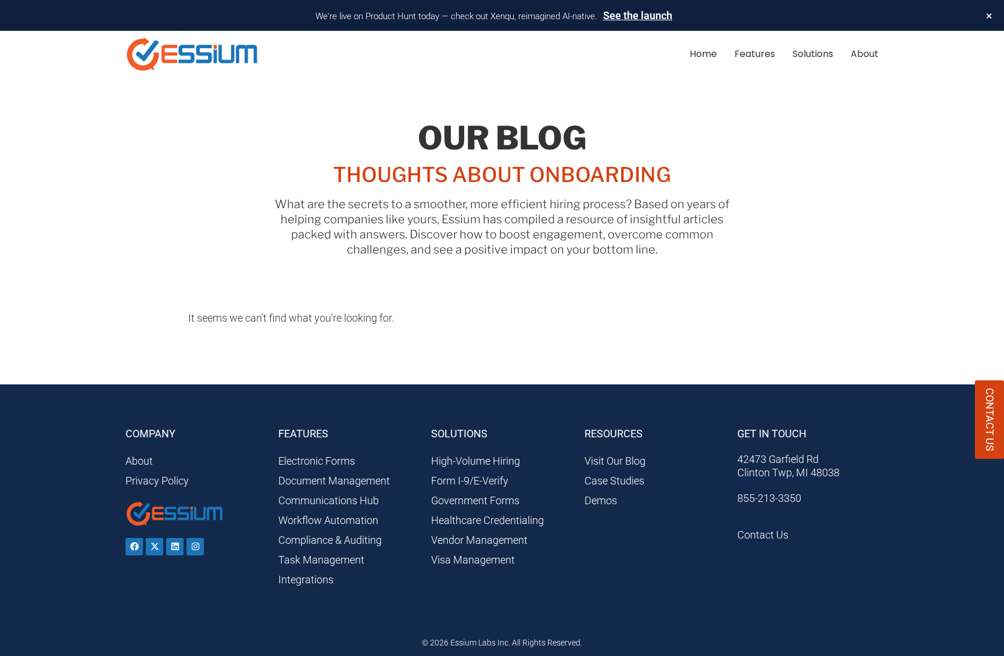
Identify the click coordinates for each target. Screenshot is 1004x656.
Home (703, 53)
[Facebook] (134, 546)
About (864, 53)
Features (754, 53)
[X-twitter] (154, 546)
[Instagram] (195, 546)
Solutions (813, 53)
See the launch (637, 15)
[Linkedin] (175, 546)
